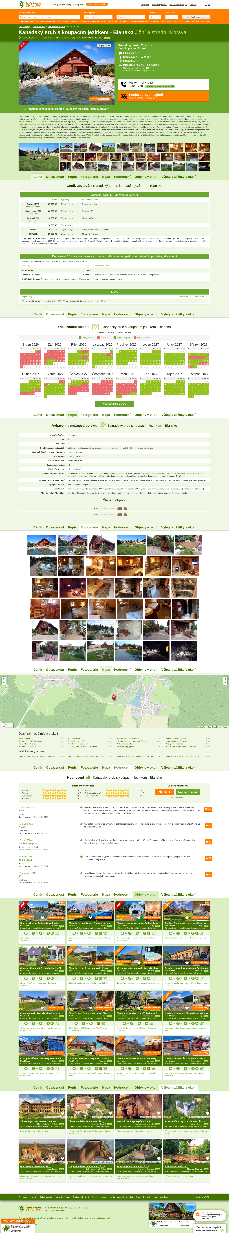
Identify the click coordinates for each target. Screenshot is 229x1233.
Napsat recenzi (188, 792)
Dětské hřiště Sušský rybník (30, 741)
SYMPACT (32, 1224)
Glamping (185, 21)
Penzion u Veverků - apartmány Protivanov (186, 968)
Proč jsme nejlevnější (27, 1197)
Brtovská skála (74, 738)
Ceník (37, 176)
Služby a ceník (45, 1197)
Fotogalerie (89, 176)
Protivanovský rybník (125, 746)
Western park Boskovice (176, 738)
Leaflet (202, 727)
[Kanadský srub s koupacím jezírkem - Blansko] (42, 545)
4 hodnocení (205, 905)
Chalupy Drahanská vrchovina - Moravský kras (188, 923)
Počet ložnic (170, 13)
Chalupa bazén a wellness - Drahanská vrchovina (141, 923)
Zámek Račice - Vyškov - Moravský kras (185, 1121)
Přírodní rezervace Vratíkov (30, 746)
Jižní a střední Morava (56, 27)
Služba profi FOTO (81, 1197)
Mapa (106, 176)
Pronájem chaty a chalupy (29, 1218)
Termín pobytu (90, 13)
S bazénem (74, 21)
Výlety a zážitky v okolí (178, 176)
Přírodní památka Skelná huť (128, 738)
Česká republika (39, 27)
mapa (107, 38)
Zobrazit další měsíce (114, 404)
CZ (205, 5)
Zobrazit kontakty (55, 917)
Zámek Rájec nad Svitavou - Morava (38, 1121)
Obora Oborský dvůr (76, 741)
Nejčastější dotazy (62, 1197)
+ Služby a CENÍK (18, 1221)
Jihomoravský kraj (63, 38)
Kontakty (193, 5)
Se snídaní (204, 21)
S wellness (194, 21)
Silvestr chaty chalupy (75, 1218)
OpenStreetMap (213, 727)
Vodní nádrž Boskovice (126, 744)
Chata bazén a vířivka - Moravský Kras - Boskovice (94, 968)
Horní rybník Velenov (27, 744)
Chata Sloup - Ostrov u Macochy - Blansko (90, 1013)
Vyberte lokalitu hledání (28, 13)
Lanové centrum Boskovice (177, 741)
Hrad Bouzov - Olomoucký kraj (35, 1166)
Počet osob (153, 13)
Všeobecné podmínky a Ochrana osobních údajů (112, 1197)
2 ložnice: (128, 53)
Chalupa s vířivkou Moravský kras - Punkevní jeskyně (47, 1058)
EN (209, 5)
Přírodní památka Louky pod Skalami (131, 741)
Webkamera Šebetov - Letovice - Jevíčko (183, 756)
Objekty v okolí (146, 176)
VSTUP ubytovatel (159, 5)
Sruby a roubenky (121, 21)
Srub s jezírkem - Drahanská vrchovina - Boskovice (46, 923)
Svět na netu (90, 1218)
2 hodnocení (60, 905)
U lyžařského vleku (157, 21)
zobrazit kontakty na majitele (160, 86)
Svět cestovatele (104, 1218)
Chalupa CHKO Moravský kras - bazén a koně (91, 1058)
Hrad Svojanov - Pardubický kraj (133, 1166)
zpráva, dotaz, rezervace (146, 96)
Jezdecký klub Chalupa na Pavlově (82, 746)
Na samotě (84, 21)
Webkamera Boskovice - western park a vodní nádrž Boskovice (87, 756)
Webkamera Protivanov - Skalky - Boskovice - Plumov (38, 756)
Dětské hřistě (62, 21)
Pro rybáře (108, 21)
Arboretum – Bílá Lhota (176, 1166)
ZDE (57, 934)
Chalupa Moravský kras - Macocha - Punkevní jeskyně (192, 1058)
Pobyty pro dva (96, 21)
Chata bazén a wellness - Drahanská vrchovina (92, 923)
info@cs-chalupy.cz (59, 1210)
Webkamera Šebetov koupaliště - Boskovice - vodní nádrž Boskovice (136, 756)
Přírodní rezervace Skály (78, 744)
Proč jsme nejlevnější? (97, 4)
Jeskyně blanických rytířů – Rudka (134, 1121)
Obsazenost (55, 176)
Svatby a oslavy (172, 21)
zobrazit (100, 99)
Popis (72, 176)
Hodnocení (122, 176)
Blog (138, 1197)
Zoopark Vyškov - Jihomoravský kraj (87, 1166)
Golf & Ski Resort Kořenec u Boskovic (181, 746)
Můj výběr (145, 5)
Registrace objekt (161, 1197)
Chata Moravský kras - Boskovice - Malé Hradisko (45, 1013)
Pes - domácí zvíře (47, 21)
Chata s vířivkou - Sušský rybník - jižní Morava (43, 968)
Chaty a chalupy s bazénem (53, 1218)
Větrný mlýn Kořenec (174, 744)
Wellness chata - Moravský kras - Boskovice (139, 968)
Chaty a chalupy (25, 27)
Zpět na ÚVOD (202, 1197)
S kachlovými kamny (139, 21)
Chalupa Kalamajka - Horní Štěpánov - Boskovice (141, 1013)
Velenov (35, 38)
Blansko (49, 38)
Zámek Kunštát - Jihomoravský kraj (86, 1121)
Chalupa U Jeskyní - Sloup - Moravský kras (186, 1013)
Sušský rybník (24, 738)
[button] (114, 698)
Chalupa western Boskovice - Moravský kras (139, 1058)
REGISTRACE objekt (178, 5)
